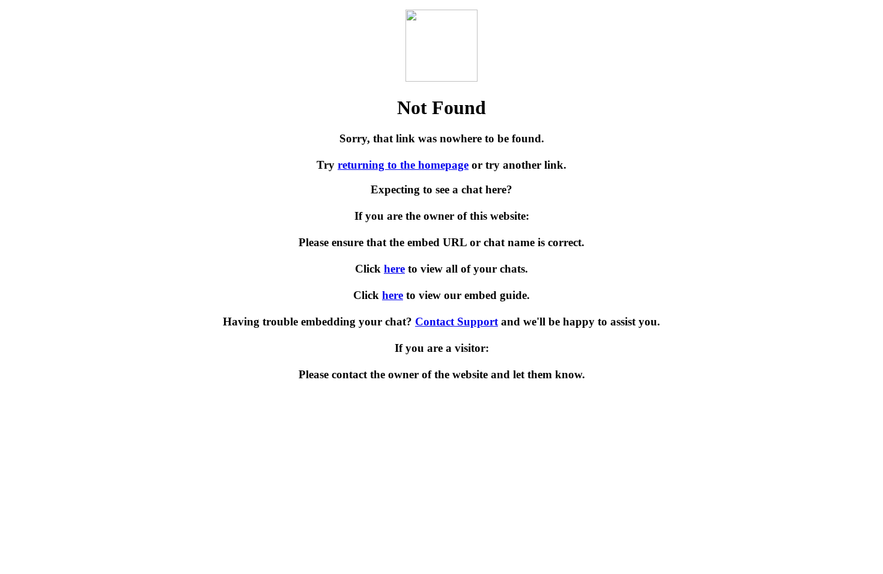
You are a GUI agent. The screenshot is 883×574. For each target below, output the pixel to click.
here (394, 268)
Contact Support (456, 321)
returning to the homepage (403, 165)
